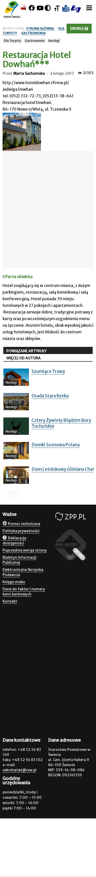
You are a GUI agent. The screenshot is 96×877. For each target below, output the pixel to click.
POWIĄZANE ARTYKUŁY (26, 351)
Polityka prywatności (21, 531)
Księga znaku (14, 582)
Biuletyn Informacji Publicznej (19, 560)
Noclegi (54, 41)
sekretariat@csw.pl (19, 770)
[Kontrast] (48, 8)
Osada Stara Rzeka (50, 396)
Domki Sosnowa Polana (55, 445)
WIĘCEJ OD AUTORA (23, 358)
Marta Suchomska (29, 73)
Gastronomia (35, 41)
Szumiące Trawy (48, 371)
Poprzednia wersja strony (25, 550)
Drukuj (77, 28)
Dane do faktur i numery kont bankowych (24, 591)
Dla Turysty (12, 41)
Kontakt (10, 601)
